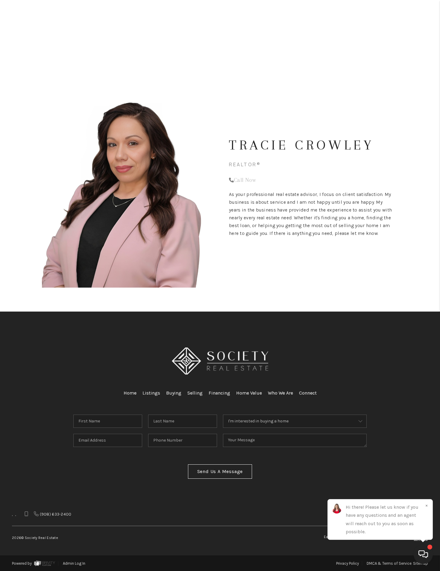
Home (130, 393)
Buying (173, 393)
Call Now (245, 180)
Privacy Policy (347, 563)
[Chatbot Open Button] (423, 554)
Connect (308, 393)
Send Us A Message (220, 471)
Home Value (249, 393)
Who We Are (280, 393)
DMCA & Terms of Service (389, 563)
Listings (151, 393)
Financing (219, 393)
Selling (195, 393)
